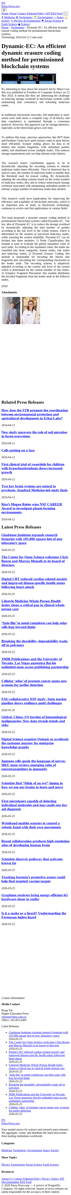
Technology (24, 17)
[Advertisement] (35, 361)
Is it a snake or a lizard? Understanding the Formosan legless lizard (33, 915)
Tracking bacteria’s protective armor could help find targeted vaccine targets (33, 879)
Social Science (51, 20)
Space (58, 17)
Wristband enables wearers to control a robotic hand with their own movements (31, 825)
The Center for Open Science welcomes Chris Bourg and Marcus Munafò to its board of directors (34, 561)
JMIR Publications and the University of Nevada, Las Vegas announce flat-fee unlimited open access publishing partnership (35, 663)
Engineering (32, 20)
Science (24, 24)
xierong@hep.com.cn (13, 1016)
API (47, 13)
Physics (17, 20)
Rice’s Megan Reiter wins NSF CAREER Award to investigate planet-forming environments (31, 508)
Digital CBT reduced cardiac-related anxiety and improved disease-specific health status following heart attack (34, 583)
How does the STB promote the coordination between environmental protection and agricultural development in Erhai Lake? (34, 414)
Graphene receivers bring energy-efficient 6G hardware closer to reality (34, 897)
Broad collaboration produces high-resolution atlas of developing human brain (35, 843)
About (12, 13)
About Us (7, 1178)
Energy (55, 1150)
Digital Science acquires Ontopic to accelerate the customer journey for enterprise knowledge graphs (34, 743)
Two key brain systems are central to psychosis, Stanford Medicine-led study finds (34, 488)
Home (5, 13)
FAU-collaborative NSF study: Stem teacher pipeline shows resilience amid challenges (34, 701)
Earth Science (51, 1164)
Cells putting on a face (18, 450)
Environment (43, 17)
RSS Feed (56, 13)
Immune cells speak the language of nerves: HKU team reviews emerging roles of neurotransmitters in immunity (33, 765)
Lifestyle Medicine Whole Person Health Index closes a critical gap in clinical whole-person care (33, 605)
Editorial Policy (36, 13)
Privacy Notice (50, 1178)
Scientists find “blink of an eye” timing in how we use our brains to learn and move (32, 785)
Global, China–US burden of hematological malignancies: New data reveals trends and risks (33, 721)
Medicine (8, 17)
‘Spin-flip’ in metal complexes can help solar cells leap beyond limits (34, 625)
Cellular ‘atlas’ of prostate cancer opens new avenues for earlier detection (34, 683)
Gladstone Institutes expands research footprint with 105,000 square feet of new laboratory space (32, 539)
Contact (21, 13)
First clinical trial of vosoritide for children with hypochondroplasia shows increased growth (32, 468)
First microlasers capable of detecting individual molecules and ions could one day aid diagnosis (34, 805)
